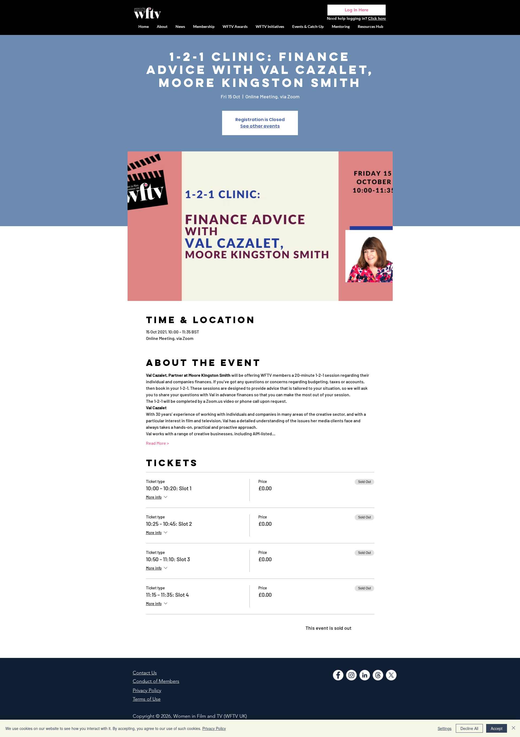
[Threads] (378, 675)
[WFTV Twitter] (391, 675)
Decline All (469, 728)
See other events (260, 126)
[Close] (513, 728)
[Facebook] (338, 675)
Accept (496, 728)
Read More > (157, 443)
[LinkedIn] (364, 675)
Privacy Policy (214, 728)
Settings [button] (444, 728)
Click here (377, 18)
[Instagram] (351, 675)
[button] (270, 26)
